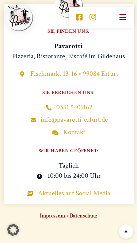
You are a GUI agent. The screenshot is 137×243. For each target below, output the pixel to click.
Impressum (52, 215)
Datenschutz (83, 215)
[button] (13, 230)
